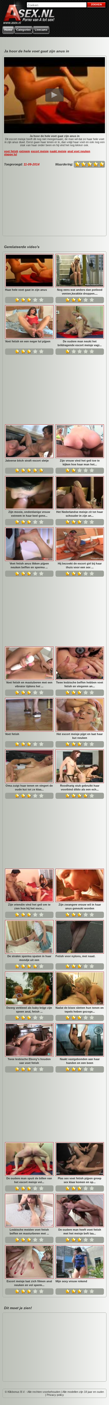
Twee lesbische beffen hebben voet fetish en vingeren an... (79, 684)
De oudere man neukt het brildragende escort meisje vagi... (80, 343)
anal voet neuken (78, 151)
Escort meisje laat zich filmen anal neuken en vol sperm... (29, 1283)
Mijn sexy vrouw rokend (71, 1281)
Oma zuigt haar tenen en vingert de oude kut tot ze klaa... (29, 787)
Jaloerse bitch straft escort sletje (27, 460)
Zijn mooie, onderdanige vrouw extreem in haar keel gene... (29, 513)
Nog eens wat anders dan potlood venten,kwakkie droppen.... (79, 291)
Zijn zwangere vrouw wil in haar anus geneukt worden (80, 906)
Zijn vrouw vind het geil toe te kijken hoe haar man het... (80, 462)
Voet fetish (12, 734)
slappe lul (10, 154)
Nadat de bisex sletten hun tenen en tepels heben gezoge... (80, 1009)
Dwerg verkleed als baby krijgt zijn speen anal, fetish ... (29, 1009)
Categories (23, 29)
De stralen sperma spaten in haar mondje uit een (29, 958)
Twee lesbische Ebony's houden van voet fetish (29, 1061)
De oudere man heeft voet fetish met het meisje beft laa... (79, 1231)
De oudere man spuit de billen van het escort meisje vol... (29, 1180)
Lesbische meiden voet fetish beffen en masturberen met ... (29, 1231)
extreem (24, 151)
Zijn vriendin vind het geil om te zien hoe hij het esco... (29, 906)
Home (8, 29)
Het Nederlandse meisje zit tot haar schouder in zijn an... (79, 513)
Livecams (41, 29)
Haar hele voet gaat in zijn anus (26, 289)
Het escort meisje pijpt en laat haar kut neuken (80, 735)
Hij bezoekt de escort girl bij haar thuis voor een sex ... (80, 565)
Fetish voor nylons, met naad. (75, 956)
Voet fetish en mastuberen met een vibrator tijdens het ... (29, 684)
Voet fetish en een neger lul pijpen (27, 341)
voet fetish (11, 151)
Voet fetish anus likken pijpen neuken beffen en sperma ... (29, 565)
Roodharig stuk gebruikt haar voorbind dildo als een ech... (79, 787)
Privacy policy (55, 1394)
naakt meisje (58, 151)
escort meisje (40, 151)
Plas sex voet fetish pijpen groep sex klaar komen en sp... (79, 1180)
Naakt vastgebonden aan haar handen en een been (80, 1061)
